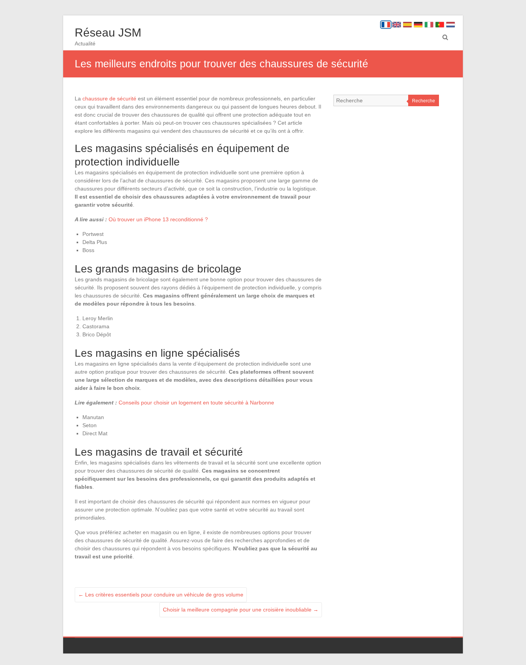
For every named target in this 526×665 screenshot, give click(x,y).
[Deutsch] (418, 25)
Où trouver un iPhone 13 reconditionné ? (158, 219)
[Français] (385, 25)
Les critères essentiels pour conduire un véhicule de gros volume (160, 594)
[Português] (439, 25)
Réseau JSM (108, 32)
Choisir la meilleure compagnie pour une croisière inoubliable (240, 610)
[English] (396, 25)
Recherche (423, 101)
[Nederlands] (450, 25)
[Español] (407, 25)
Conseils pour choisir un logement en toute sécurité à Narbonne (196, 402)
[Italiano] (429, 25)
